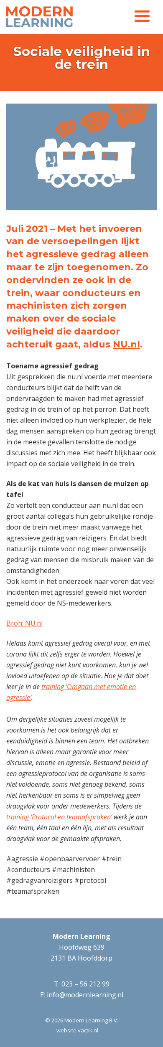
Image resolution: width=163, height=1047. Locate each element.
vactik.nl (88, 1030)
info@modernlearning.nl (85, 994)
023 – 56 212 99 (85, 984)
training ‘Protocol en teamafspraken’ (59, 816)
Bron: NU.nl (24, 623)
